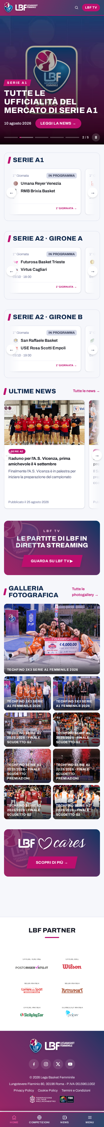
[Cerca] (76, 8)
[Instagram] (46, 1064)
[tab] (11, 137)
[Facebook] (34, 1064)
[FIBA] (67, 1099)
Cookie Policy (48, 1090)
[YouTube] (70, 1064)
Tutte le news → (86, 391)
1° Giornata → (66, 208)
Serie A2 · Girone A (48, 238)
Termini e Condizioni (76, 1090)
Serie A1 (28, 160)
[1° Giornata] (45, 191)
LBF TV (91, 7)
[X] (58, 1064)
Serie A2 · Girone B (48, 317)
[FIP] (43, 1099)
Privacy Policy (24, 1090)
